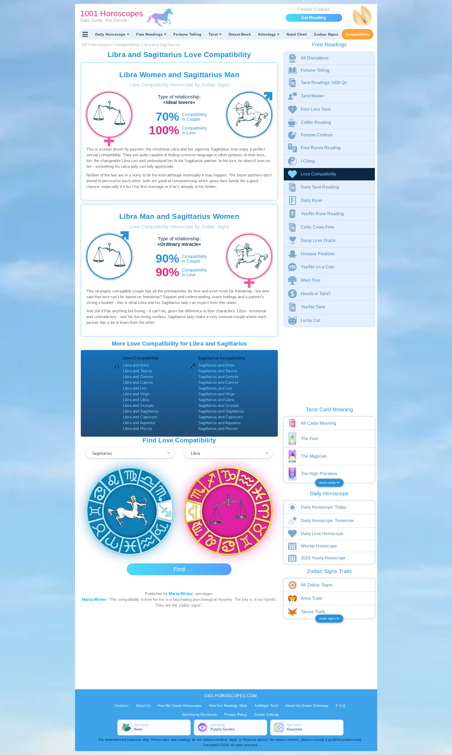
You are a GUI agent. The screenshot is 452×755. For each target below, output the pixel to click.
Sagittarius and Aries (216, 365)
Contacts (122, 706)
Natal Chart (296, 34)
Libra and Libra (136, 399)
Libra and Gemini (138, 376)
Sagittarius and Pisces (218, 428)
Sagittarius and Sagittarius (221, 411)
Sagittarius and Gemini (218, 376)
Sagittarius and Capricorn (220, 417)
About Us (143, 706)
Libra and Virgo (136, 394)
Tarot (213, 34)
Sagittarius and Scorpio (218, 405)
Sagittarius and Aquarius (219, 422)
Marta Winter (181, 593)
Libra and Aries (136, 365)
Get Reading (313, 17)
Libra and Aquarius (139, 422)
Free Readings (149, 34)
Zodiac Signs (326, 34)
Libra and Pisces (137, 428)
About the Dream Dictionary (307, 706)
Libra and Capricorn (140, 417)
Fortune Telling (187, 34)
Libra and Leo (135, 388)
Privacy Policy (235, 715)
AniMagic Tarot (266, 706)
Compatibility (357, 34)
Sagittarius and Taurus (217, 371)
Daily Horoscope (110, 34)
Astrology (267, 34)
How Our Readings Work (228, 706)
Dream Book (240, 34)
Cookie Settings (266, 715)
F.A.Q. (341, 706)
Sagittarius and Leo (215, 388)
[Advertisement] (180, 644)
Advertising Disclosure (199, 715)
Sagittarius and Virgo (216, 394)
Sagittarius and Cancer (218, 382)
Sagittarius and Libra (216, 399)
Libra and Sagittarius (141, 411)
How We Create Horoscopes (180, 706)
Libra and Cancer (138, 382)
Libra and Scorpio (138, 405)
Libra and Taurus (137, 371)
